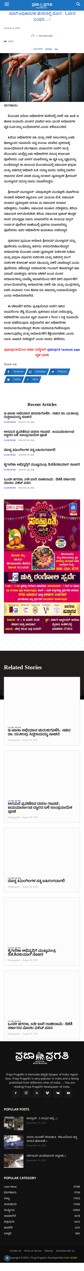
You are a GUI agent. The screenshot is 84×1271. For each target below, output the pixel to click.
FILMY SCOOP (70, 1258)
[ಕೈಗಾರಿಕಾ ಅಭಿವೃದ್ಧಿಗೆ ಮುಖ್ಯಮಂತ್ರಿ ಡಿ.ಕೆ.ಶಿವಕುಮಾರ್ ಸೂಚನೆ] (42, 920)
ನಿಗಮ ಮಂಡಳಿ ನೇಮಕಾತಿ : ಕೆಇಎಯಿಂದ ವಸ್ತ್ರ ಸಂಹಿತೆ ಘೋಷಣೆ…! (52, 1139)
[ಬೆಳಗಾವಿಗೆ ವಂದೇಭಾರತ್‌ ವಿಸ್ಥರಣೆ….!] (13, 1161)
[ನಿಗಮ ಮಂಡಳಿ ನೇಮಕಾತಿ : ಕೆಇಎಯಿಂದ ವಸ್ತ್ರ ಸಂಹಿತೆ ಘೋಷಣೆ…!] (13, 1142)
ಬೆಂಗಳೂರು (48, 49)
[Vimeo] (47, 1093)
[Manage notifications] (7, 1258)
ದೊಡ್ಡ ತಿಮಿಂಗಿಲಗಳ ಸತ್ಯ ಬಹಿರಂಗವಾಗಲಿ (29, 450)
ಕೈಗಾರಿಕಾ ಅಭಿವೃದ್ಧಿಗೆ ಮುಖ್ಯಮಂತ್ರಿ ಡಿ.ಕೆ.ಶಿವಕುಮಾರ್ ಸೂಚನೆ (42, 465)
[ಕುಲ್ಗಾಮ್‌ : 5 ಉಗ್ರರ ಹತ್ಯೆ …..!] (13, 1123)
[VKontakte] (58, 1093)
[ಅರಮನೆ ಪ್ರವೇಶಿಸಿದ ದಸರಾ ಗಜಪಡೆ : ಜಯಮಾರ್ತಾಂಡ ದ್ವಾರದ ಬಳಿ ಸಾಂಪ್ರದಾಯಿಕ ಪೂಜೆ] (42, 773)
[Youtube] (68, 1093)
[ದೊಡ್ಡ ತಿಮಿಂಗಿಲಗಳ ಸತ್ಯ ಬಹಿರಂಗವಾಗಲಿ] (42, 850)
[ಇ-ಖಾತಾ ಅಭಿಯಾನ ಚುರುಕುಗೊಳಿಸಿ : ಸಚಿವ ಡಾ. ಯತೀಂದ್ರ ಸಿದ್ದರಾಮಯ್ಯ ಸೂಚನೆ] (42, 700)
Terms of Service (33, 1251)
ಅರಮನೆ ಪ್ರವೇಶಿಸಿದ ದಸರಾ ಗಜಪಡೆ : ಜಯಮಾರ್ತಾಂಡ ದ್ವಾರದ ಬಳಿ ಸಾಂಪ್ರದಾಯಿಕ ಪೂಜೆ (39, 433)
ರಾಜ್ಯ (56, 49)
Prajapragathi (45, 36)
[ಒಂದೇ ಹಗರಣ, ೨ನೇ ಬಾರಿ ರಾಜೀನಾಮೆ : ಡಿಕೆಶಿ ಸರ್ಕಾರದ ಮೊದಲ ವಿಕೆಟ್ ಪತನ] (42, 993)
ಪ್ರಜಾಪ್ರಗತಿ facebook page (63, 349)
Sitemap (49, 1251)
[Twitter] (37, 1093)
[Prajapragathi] (33, 36)
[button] (6, 5)
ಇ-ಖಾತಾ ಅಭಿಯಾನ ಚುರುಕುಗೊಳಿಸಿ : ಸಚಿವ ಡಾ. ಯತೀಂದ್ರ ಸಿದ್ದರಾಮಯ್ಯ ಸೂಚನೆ (41, 415)
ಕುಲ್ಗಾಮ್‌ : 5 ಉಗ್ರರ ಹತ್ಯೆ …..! (42, 1118)
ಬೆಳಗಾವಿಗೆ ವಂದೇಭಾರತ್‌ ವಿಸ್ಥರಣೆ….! (46, 1156)
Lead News (38, 49)
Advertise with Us (65, 1251)
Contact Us (15, 1251)
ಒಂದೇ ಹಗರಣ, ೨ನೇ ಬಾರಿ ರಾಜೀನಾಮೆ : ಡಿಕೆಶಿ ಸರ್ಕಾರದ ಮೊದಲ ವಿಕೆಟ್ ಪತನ (39, 481)
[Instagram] (26, 1093)
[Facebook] (16, 1093)
